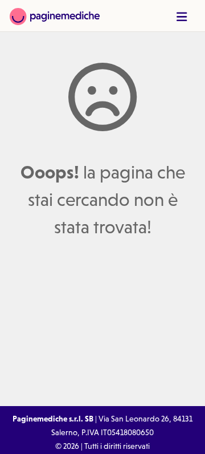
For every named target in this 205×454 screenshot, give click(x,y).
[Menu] (182, 17)
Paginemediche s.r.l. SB (53, 418)
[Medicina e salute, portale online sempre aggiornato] (55, 16)
